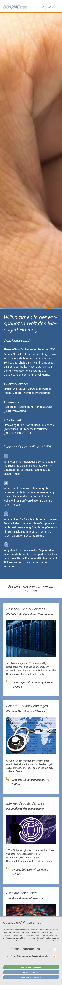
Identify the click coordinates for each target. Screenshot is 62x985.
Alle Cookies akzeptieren (31, 967)
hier (56, 941)
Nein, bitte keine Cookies (31, 977)
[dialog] (31, 950)
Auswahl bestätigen (31, 972)
